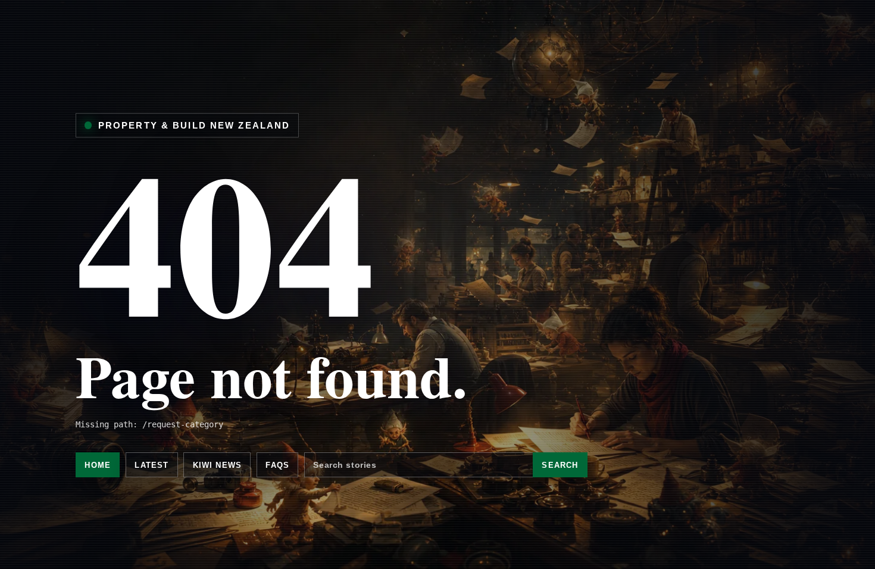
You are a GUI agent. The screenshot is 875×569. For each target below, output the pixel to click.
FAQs (277, 465)
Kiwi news (217, 465)
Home (98, 465)
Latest (151, 465)
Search (560, 465)
